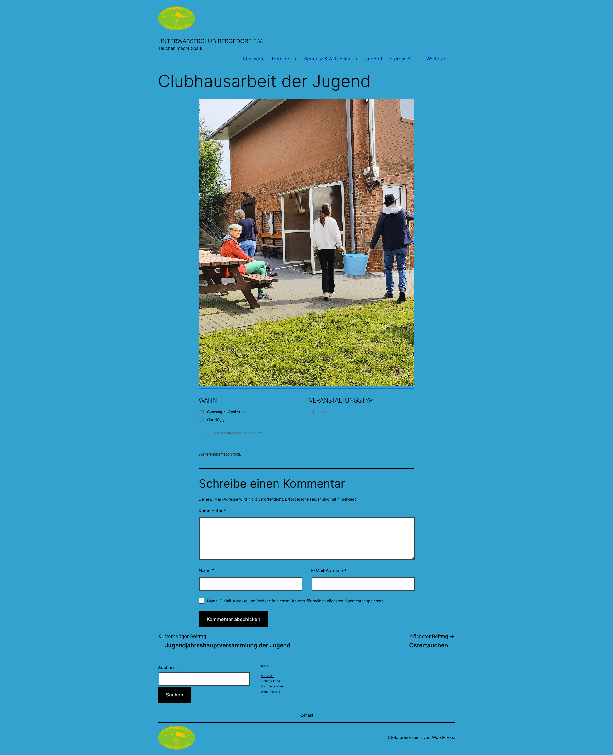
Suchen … (168, 667)
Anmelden (267, 675)
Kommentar (212, 510)
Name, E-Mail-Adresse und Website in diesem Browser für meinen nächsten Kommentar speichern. (296, 600)
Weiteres (436, 59)
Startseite (254, 59)
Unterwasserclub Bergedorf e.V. (210, 41)
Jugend (373, 59)
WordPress (443, 737)
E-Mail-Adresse (328, 570)
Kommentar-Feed (272, 686)
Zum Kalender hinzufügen (235, 433)
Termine (280, 59)
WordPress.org (270, 692)
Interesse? (400, 59)
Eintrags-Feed (270, 681)
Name (206, 570)
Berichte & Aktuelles (327, 59)
